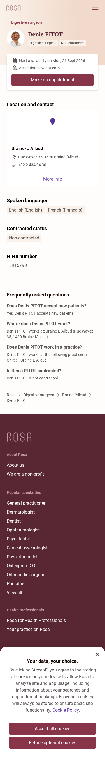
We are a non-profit (25, 474)
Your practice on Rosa (28, 629)
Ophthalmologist (23, 530)
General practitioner (26, 503)
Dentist (14, 521)
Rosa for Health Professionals (36, 620)
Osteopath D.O (21, 565)
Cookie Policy (65, 710)
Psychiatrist (18, 539)
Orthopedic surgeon (26, 574)
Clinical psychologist (27, 547)
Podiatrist (16, 583)
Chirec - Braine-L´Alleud (27, 360)
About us (15, 465)
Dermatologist (21, 512)
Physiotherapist (22, 556)
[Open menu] (95, 7)
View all (14, 592)
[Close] (97, 654)
